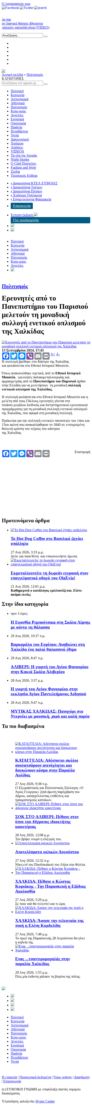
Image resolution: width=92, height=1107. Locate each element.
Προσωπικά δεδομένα (35, 1077)
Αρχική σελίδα (12, 75)
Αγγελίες (17, 115)
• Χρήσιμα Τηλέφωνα (26, 195)
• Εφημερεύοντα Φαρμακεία (31, 199)
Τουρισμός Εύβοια (24, 175)
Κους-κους (18, 111)
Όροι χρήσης (63, 1077)
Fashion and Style (23, 167)
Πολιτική (17, 91)
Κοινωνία (17, 95)
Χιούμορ (17, 143)
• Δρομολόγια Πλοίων (26, 191)
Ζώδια (15, 171)
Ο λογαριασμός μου (16, 4)
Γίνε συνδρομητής (26, 220)
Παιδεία (16, 127)
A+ (52, 354)
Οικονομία (18, 123)
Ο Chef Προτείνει (23, 163)
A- (58, 354)
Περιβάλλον (19, 131)
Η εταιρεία (9, 1077)
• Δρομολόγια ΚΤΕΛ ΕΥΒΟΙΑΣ (34, 183)
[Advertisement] (35, 485)
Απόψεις (17, 147)
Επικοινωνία (22, 206)
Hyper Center (45, 1101)
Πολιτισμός (35, 75)
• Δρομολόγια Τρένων (26, 187)
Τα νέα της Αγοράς (24, 155)
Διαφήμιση (82, 1077)
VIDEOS (17, 151)
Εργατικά (17, 119)
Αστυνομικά (19, 99)
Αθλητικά (18, 103)
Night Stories (20, 159)
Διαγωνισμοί (20, 139)
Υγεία (15, 135)
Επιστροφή (82, 452)
